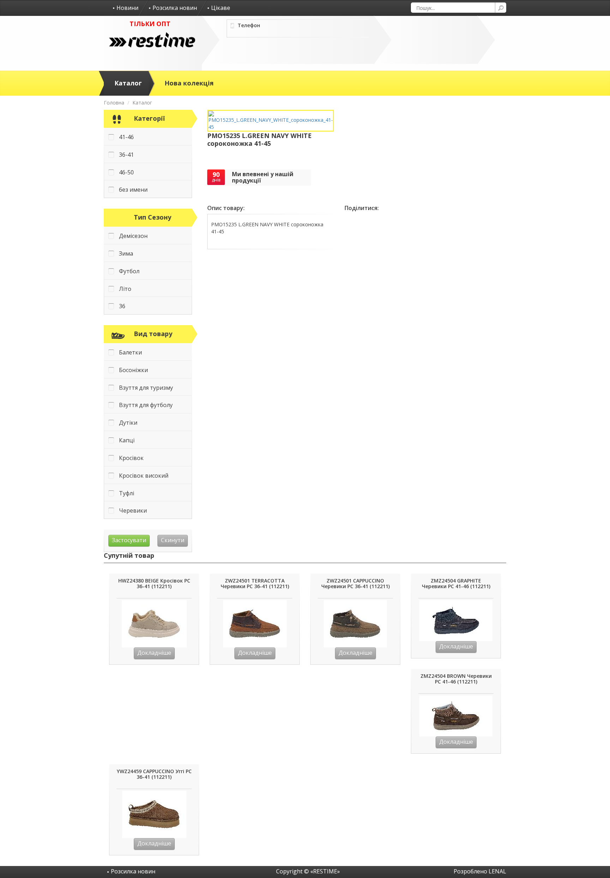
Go (500, 7)
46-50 (126, 172)
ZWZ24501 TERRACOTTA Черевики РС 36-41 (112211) (255, 584)
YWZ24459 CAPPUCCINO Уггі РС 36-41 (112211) (154, 774)
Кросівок (131, 458)
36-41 (126, 155)
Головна (114, 102)
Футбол (129, 271)
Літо (125, 289)
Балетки (130, 352)
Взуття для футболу (146, 405)
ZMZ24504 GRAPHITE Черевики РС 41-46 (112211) (456, 584)
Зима (126, 253)
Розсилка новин (174, 8)
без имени (133, 189)
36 (122, 306)
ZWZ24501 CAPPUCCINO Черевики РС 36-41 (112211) (355, 584)
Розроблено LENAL (480, 871)
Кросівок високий (143, 475)
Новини (127, 8)
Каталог (128, 83)
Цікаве (220, 8)
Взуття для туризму (146, 388)
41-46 (126, 137)
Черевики (133, 510)
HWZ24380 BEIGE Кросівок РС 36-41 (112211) (154, 584)
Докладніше (154, 653)
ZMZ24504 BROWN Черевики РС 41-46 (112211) (456, 679)
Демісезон (133, 236)
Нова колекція (189, 83)
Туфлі (126, 493)
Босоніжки (133, 370)
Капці (126, 440)
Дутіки (128, 422)
